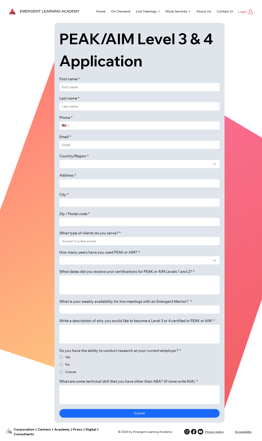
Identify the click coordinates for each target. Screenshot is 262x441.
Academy (62, 429)
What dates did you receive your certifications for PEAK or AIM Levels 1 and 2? (126, 271)
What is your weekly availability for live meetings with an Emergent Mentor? (125, 301)
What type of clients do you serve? (90, 233)
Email (65, 137)
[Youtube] (200, 431)
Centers (44, 429)
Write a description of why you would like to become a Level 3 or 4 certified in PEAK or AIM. (137, 321)
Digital (91, 429)
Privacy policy (214, 432)
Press (77, 429)
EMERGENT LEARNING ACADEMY (50, 11)
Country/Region (74, 156)
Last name (69, 98)
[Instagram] (187, 431)
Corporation (24, 429)
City (63, 194)
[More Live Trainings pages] (159, 11)
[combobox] (139, 164)
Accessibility (243, 432)
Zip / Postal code (74, 214)
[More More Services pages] (190, 11)
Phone (65, 117)
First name (69, 79)
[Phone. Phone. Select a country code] (66, 125)
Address (67, 175)
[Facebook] (193, 431)
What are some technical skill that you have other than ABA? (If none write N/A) (128, 381)
